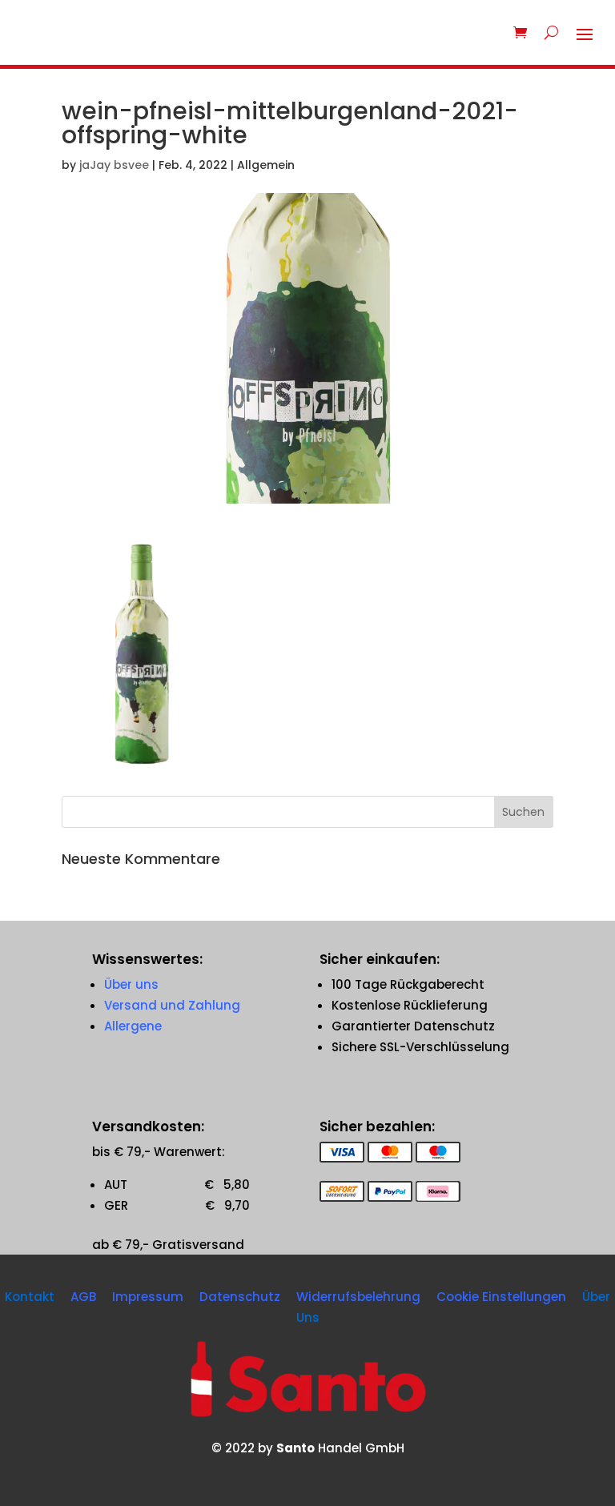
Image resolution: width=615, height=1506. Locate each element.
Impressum (147, 1296)
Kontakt (29, 1296)
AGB (83, 1296)
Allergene (133, 1026)
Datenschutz (239, 1296)
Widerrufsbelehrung (358, 1296)
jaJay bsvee (114, 165)
